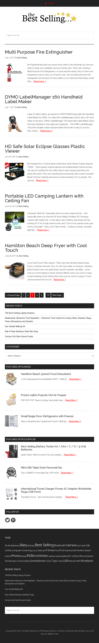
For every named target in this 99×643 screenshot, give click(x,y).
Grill (74, 550)
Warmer (72, 561)
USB (65, 560)
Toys (54, 560)
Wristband (87, 560)
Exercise (42, 550)
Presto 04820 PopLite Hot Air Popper (43, 395)
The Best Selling (49, 17)
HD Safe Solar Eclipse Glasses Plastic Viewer (45, 149)
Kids (30, 555)
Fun (62, 550)
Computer (16, 550)
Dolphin (34, 551)
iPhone (15, 556)
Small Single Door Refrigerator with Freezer (47, 416)
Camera (71, 545)
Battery (31, 545)
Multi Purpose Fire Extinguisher (39, 52)
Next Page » (57, 295)
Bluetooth (59, 545)
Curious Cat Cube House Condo (19, 336)
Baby (23, 545)
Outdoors (88, 556)
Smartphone (38, 560)
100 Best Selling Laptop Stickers (20, 313)
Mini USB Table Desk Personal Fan (41, 467)
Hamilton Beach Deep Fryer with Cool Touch (46, 248)
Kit (35, 555)
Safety (27, 561)
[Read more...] (40, 81)
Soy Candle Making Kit (15, 326)
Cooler (25, 550)
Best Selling (44, 545)
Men (65, 556)
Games (68, 550)
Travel (60, 561)
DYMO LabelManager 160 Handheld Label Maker (43, 99)
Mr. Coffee (73, 556)
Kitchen (43, 556)
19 (49, 295)
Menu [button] (51, 3)
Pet (6, 561)
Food (57, 550)
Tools (48, 561)
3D (6, 545)
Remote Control (16, 561)
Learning (59, 556)
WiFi (78, 561)
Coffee (8, 550)
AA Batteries (13, 545)
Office (81, 556)
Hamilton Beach (83, 550)
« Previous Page (12, 295)
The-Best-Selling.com (30, 631)
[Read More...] (75, 379)
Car (78, 545)
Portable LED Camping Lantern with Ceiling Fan (44, 198)
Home (8, 556)
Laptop (51, 556)
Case (82, 545)
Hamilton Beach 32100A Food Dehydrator (46, 374)
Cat (88, 545)
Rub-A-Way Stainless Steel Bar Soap (21, 331)
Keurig (23, 556)
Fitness (50, 550)
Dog (30, 550)
